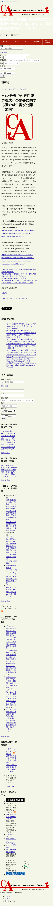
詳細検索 (3, 52)
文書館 (7, 272)
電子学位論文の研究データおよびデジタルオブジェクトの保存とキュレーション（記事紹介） (21, 326)
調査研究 (37, 42)
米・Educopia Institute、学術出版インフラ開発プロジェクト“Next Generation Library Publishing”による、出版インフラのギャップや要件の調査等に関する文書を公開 (21, 343)
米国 (22, 269)
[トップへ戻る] (1, 905)
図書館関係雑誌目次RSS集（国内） (11, 817)
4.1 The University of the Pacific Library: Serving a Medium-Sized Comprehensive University (21, 365)
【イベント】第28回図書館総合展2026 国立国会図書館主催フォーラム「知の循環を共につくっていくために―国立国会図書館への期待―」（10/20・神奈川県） (11, 550)
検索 (2, 76)
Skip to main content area (9, 1)
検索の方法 (10, 843)
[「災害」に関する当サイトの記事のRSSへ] (14, 754)
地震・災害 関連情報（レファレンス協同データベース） (11, 769)
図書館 (26, 269)
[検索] (2, 384)
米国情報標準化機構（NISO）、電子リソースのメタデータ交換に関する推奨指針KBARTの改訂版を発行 (11, 574)
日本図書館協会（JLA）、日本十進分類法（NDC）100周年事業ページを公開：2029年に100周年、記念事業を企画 (11, 663)
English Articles (47, 42)
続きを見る (5, 453)
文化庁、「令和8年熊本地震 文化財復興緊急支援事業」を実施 (11, 526)
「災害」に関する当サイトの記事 (11, 751)
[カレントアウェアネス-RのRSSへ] (2, 611)
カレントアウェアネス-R (10, 269)
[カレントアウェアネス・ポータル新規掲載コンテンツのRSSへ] (15, 812)
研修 (12, 272)
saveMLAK (10, 786)
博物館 (31, 269)
